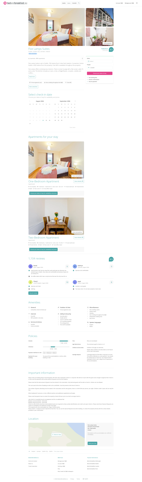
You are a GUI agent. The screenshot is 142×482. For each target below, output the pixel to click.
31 (30, 123)
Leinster (42, 51)
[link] (15, 3)
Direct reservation (33, 53)
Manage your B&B (62, 461)
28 (43, 120)
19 (36, 117)
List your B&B (61, 463)
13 (39, 114)
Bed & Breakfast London (93, 466)
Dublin (64, 3)
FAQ (59, 469)
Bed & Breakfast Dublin (93, 463)
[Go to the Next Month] (75, 101)
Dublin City (36, 51)
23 (49, 117)
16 (49, 114)
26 (36, 120)
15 (46, 114)
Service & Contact (32, 461)
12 (36, 114)
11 (33, 114)
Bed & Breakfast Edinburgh (94, 461)
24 (30, 120)
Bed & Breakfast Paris (92, 469)
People (88, 64)
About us (30, 463)
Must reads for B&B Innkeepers (65, 471)
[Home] (29, 451)
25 (33, 120)
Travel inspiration (32, 466)
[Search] (79, 3)
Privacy (72, 479)
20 (39, 117)
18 (33, 117)
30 (49, 120)
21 (43, 117)
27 (39, 120)
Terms (78, 479)
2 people (74, 3)
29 (46, 120)
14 (43, 114)
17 (30, 117)
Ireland (48, 51)
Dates (68, 3)
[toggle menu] (136, 3)
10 (30, 114)
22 (46, 117)
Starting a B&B (61, 466)
